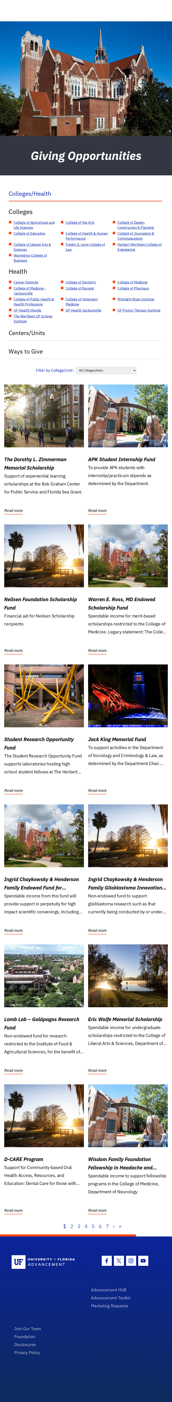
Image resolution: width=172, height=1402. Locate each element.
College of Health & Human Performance (87, 236)
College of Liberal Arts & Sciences (32, 247)
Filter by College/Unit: (55, 370)
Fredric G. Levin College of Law (85, 247)
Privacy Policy (27, 1352)
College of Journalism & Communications (135, 236)
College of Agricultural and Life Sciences (34, 225)
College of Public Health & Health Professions (34, 301)
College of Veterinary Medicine (82, 301)
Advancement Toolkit (110, 1298)
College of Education (29, 233)
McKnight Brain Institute (135, 299)
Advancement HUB (108, 1290)
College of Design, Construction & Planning (135, 225)
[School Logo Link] (46, 1262)
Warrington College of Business (30, 258)
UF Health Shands (27, 310)
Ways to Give (26, 351)
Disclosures (25, 1344)
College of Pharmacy (133, 288)
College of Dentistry (81, 282)
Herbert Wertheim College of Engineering (139, 247)
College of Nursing (80, 288)
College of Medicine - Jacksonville (30, 290)
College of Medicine (132, 282)
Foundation (24, 1336)
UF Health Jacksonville (83, 310)
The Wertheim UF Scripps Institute (33, 318)
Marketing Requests (109, 1306)
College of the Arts (80, 222)
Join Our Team (27, 1328)
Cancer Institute (26, 282)
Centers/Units (27, 333)
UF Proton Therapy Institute (138, 310)
